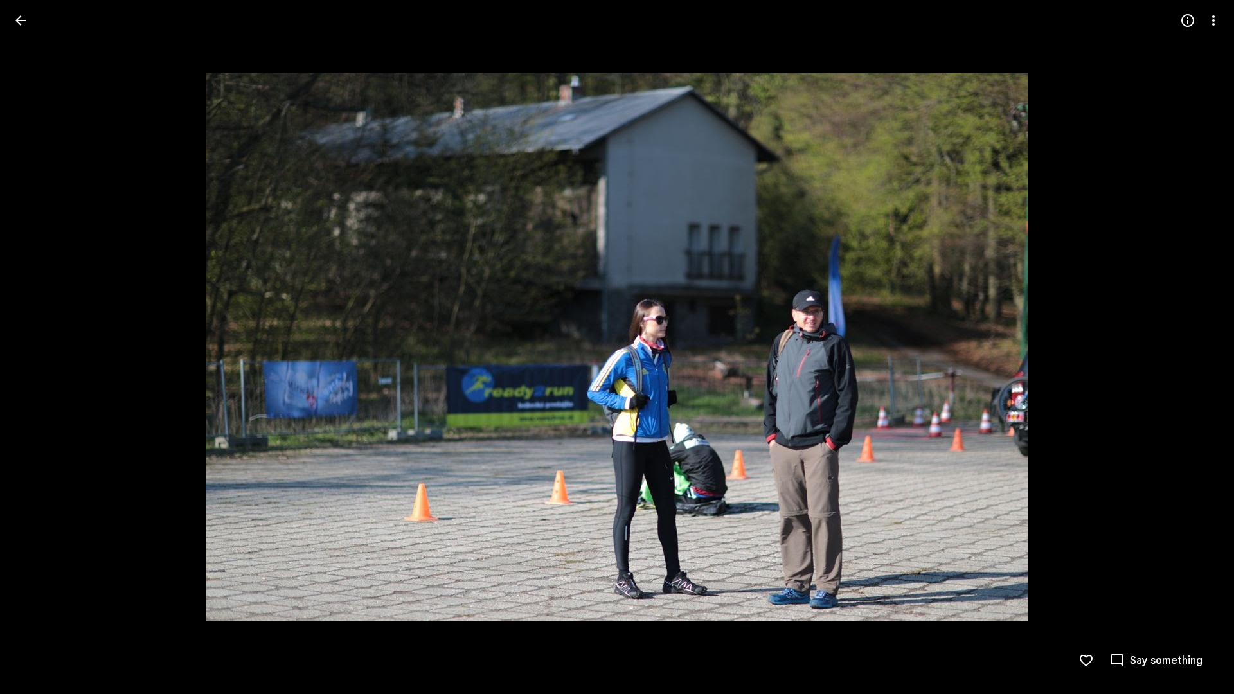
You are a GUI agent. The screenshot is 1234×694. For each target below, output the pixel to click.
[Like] (1086, 660)
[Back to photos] (20, 20)
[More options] (1213, 20)
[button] (36, 347)
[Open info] (1188, 20)
